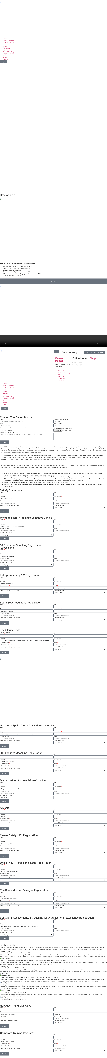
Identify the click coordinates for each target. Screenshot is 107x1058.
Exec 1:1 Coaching (8, 40)
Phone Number (58, 423)
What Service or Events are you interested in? (13, 428)
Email (2, 423)
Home (5, 39)
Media (5, 46)
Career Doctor (59, 359)
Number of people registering (9, 1020)
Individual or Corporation (61, 419)
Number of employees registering (10, 505)
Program (2, 496)
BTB (4, 44)
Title (55, 492)
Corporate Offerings (9, 42)
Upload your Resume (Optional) (63, 428)
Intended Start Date (59, 505)
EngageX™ (6, 59)
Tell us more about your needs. (9, 432)
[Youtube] (100, 363)
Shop (93, 358)
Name (2, 419)
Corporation (57, 496)
